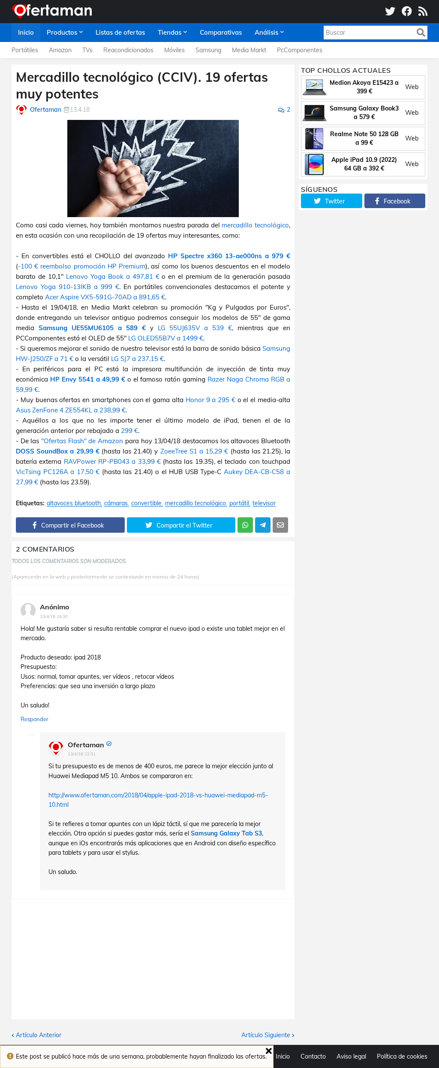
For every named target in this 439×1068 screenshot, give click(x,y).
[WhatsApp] (245, 525)
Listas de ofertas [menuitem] (120, 32)
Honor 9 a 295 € (210, 400)
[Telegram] (263, 525)
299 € (129, 431)
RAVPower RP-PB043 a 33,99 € (112, 461)
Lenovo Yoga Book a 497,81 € (114, 276)
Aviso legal (351, 1056)
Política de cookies (402, 1056)
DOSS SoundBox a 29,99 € (57, 451)
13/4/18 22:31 (82, 754)
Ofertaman (86, 744)
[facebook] (407, 11)
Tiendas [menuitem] (169, 32)
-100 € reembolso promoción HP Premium (81, 266)
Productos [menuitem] (62, 32)
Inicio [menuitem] (26, 32)
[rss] (422, 11)
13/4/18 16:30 (54, 616)
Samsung (208, 50)
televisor (264, 503)
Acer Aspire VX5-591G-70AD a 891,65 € (105, 297)
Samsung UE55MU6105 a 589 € (92, 328)
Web (411, 87)
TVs (87, 50)
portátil (239, 503)
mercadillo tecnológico (255, 225)
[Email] (280, 525)
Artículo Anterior (38, 1035)
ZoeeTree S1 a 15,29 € (194, 451)
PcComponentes (299, 50)
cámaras (116, 503)
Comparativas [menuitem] (221, 32)
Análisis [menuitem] (266, 32)
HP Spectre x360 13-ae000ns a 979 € (229, 256)
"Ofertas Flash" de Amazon (82, 441)
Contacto (313, 1056)
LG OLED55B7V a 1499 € (165, 338)
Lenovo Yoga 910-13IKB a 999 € (67, 287)
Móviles (174, 50)
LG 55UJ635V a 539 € (195, 328)
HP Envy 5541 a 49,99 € (87, 379)
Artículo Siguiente (265, 1035)
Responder (34, 719)
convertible (146, 503)
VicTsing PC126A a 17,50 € (57, 472)
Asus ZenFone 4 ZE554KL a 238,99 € (71, 410)
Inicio (283, 1056)
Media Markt (249, 50)
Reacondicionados (128, 50)
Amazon (60, 50)
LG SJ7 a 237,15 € (137, 359)
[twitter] (390, 11)
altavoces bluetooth (74, 503)
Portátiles (25, 50)
